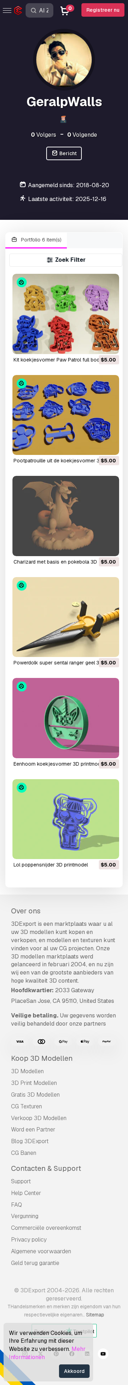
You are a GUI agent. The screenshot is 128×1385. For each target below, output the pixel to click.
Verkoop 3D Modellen (38, 1118)
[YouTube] (103, 1355)
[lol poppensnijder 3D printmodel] (65, 819)
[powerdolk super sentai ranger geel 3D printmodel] (65, 617)
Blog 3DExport (30, 1141)
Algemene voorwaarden (41, 1251)
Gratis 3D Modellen (35, 1094)
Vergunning (24, 1216)
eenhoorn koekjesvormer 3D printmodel (59, 764)
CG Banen (23, 1153)
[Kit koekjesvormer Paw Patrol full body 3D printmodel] (65, 314)
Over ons (26, 911)
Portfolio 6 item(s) (41, 240)
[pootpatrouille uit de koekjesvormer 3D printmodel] (65, 415)
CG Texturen (26, 1106)
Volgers (43, 134)
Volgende (82, 134)
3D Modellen (27, 1071)
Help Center (26, 1193)
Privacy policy (29, 1239)
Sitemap (95, 1314)
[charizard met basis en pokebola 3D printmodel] (65, 516)
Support (21, 1181)
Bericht (67, 153)
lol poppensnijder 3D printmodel (51, 865)
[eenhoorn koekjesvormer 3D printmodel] (65, 718)
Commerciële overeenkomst (46, 1228)
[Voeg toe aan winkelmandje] (94, 344)
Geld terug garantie (35, 1263)
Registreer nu (102, 10)
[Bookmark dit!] (108, 344)
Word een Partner (33, 1129)
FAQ (16, 1205)
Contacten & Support (46, 1168)
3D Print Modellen (34, 1083)
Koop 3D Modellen (42, 1058)
